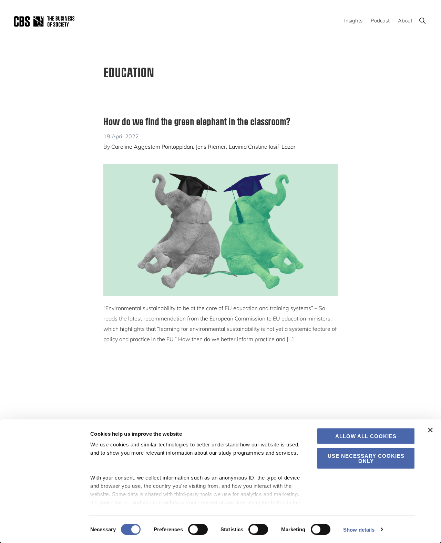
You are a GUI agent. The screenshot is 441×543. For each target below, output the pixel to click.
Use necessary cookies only (366, 458)
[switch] (198, 529)
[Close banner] (430, 430)
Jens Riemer (211, 146)
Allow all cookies (366, 436)
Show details (359, 529)
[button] (422, 20)
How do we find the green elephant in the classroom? (196, 121)
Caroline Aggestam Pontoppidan (152, 146)
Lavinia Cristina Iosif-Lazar (262, 146)
